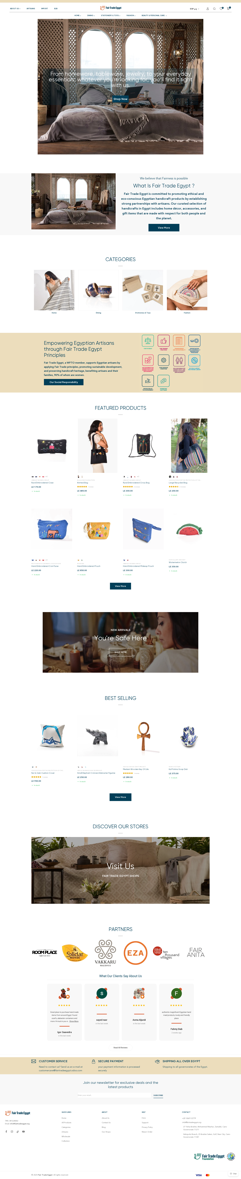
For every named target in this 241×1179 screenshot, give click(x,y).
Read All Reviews (121, 1048)
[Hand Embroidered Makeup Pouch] (143, 529)
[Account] (208, 8)
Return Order (147, 1132)
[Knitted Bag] (97, 446)
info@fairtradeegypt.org (19, 1124)
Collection (66, 1141)
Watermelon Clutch (178, 562)
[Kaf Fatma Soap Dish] (189, 736)
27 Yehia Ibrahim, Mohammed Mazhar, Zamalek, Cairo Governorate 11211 (205, 1128)
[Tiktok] (17, 1131)
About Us (105, 1118)
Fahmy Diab (176, 1029)
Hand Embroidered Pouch (88, 566)
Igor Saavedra (64, 1032)
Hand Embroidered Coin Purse (44, 566)
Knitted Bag (82, 483)
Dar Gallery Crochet (177, 560)
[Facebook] (6, 1131)
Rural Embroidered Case (42, 483)
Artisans (65, 1132)
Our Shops (106, 1132)
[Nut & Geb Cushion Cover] (51, 736)
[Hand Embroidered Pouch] (97, 529)
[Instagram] (12, 1131)
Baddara (80, 563)
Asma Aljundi (139, 1020)
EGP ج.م (193, 9)
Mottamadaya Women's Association (46, 563)
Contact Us (106, 1123)
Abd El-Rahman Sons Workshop (89, 770)
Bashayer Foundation (86, 480)
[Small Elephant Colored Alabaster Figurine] (97, 736)
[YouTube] (23, 1131)
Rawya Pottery (174, 767)
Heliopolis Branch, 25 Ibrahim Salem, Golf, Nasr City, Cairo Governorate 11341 (206, 1135)
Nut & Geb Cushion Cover (43, 773)
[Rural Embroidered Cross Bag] (143, 446)
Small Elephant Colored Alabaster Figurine (96, 773)
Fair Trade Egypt (45, 1175)
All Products (66, 1123)
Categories (66, 1127)
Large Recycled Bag (178, 483)
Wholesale (66, 1136)
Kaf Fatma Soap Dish (178, 769)
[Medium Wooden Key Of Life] (143, 736)
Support (145, 1123)
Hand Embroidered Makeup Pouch (138, 566)
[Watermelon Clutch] (189, 529)
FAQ (144, 1118)
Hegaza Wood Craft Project (134, 767)
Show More (73, 1021)
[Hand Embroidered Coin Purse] (51, 529)
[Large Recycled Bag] (189, 446)
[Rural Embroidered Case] (51, 446)
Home (64, 1118)
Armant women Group (40, 480)
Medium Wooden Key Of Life (136, 769)
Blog (104, 1127)
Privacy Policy (147, 1127)
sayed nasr (101, 1020)
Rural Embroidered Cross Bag (136, 483)
